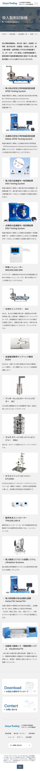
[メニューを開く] (36, 3)
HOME (4, 34)
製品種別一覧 (23, 34)
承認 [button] (20, 767)
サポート (20, 737)
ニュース (11, 737)
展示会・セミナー (20, 733)
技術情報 (32, 733)
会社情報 (29, 737)
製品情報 (12, 34)
